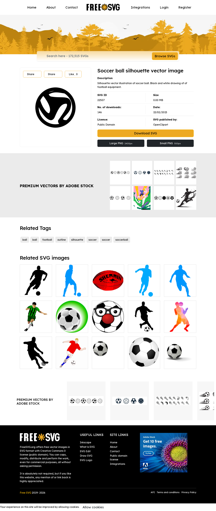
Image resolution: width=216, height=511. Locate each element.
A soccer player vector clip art (35, 326)
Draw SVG (86, 455)
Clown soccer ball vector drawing (108, 326)
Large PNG (120, 143)
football (47, 239)
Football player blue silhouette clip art (72, 290)
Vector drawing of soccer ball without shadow (108, 360)
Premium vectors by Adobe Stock (56, 185)
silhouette (77, 239)
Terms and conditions (168, 492)
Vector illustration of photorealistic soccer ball (180, 360)
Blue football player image (180, 290)
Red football (103, 292)
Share (30, 74)
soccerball (121, 239)
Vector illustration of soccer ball (72, 326)
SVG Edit (85, 451)
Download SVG (145, 133)
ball (24, 239)
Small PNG (170, 143)
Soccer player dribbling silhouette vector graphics (36, 360)
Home (31, 7)
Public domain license (118, 457)
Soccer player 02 (141, 328)
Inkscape (85, 442)
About (51, 7)
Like (73, 74)
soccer (93, 239)
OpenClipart (160, 124)
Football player (68, 364)
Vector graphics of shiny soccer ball (144, 362)
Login (164, 7)
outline (61, 239)
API (153, 492)
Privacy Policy (188, 492)
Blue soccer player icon (144, 290)
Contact (71, 7)
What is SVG (87, 446)
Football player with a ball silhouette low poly (180, 324)
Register (184, 7)
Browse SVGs (165, 56)
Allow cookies (93, 507)
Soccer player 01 (33, 292)
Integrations (140, 7)
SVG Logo (86, 460)
